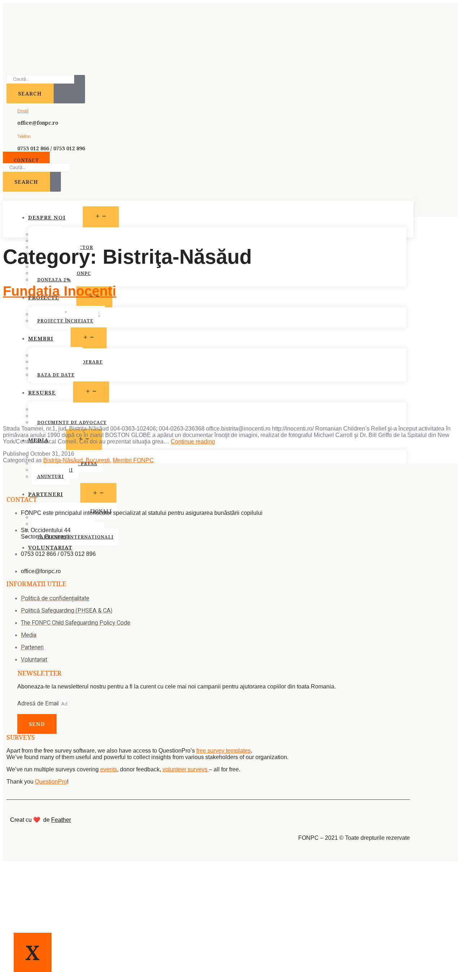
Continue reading (193, 441)
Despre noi (47, 217)
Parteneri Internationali (75, 537)
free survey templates (223, 751)
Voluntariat (50, 547)
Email (22, 111)
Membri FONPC (133, 460)
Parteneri (45, 494)
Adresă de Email (38, 703)
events (108, 769)
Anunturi (50, 476)
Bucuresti (98, 460)
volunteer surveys (185, 769)
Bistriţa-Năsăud (63, 460)
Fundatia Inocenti (59, 291)
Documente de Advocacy (72, 422)
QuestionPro (51, 782)
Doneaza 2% (54, 280)
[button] (26, 160)
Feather (61, 820)
